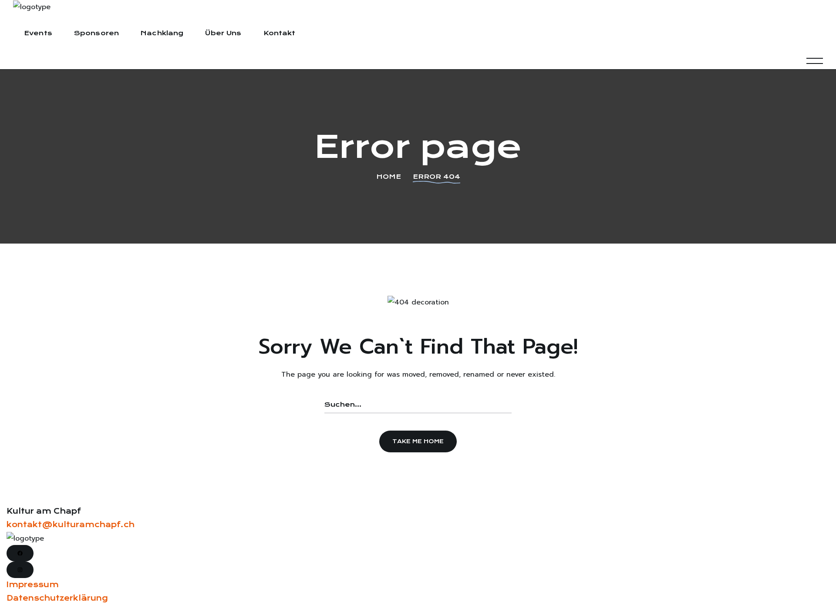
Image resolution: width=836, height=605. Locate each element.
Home (388, 176)
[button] (418, 441)
